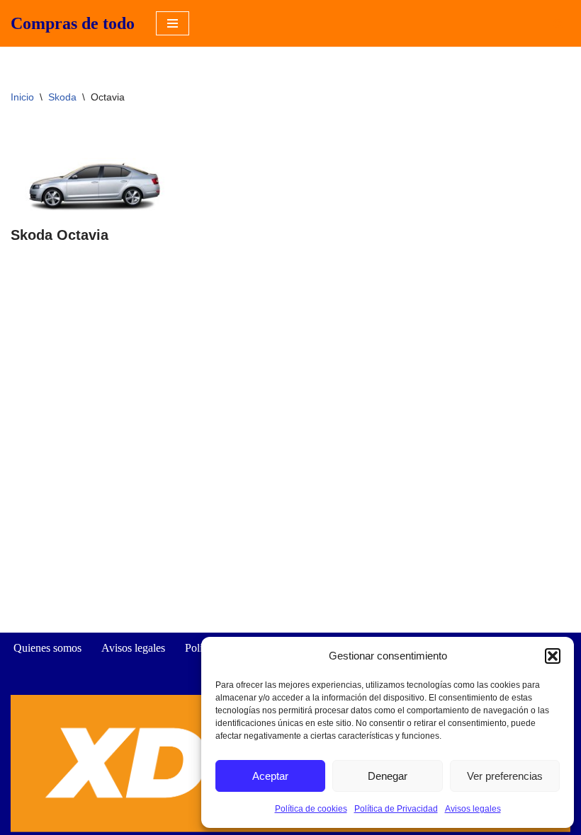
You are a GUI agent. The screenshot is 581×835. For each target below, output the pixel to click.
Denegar (387, 776)
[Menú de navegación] (172, 23)
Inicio (22, 97)
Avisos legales (473, 809)
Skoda (62, 97)
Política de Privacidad (396, 809)
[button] (553, 656)
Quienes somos (47, 648)
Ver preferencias (505, 776)
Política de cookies (311, 809)
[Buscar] (558, 23)
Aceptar (270, 776)
